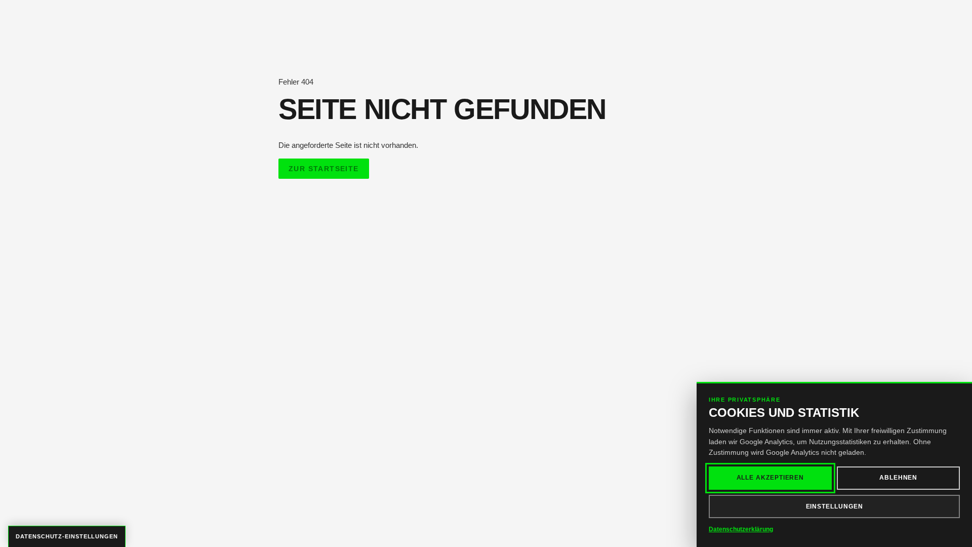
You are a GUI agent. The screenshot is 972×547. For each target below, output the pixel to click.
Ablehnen (898, 478)
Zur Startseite (324, 169)
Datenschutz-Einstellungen (66, 536)
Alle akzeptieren (770, 478)
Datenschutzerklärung (741, 529)
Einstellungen (834, 506)
